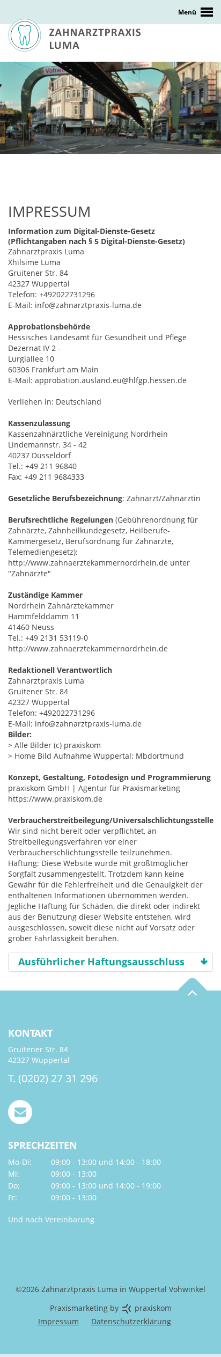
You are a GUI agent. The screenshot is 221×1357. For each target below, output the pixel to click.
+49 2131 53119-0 (56, 638)
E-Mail (20, 1112)
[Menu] (110, 12)
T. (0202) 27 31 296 (53, 1078)
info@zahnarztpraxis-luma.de (88, 305)
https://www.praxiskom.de (55, 799)
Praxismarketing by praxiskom (111, 1308)
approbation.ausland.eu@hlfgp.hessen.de (111, 380)
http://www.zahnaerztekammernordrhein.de (89, 563)
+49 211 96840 (51, 466)
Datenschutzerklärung (131, 1321)
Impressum (58, 1321)
